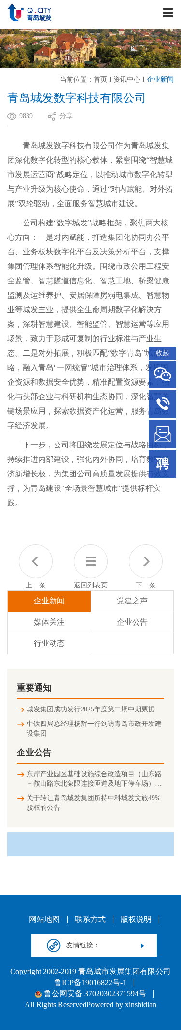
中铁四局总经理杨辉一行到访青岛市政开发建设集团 (94, 728)
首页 (100, 79)
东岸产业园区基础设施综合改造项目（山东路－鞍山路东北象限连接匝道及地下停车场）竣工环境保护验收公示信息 (94, 779)
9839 (26, 116)
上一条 (36, 585)
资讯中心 (126, 79)
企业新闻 (160, 79)
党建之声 (132, 601)
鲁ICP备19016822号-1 (90, 983)
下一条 (146, 585)
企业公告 (132, 622)
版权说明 (136, 919)
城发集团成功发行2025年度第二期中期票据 (91, 709)
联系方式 (90, 919)
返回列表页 (91, 585)
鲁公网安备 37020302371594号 (95, 994)
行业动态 (49, 643)
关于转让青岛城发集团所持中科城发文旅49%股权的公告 (94, 802)
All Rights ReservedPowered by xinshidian (90, 1005)
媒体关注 (49, 622)
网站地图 (44, 919)
